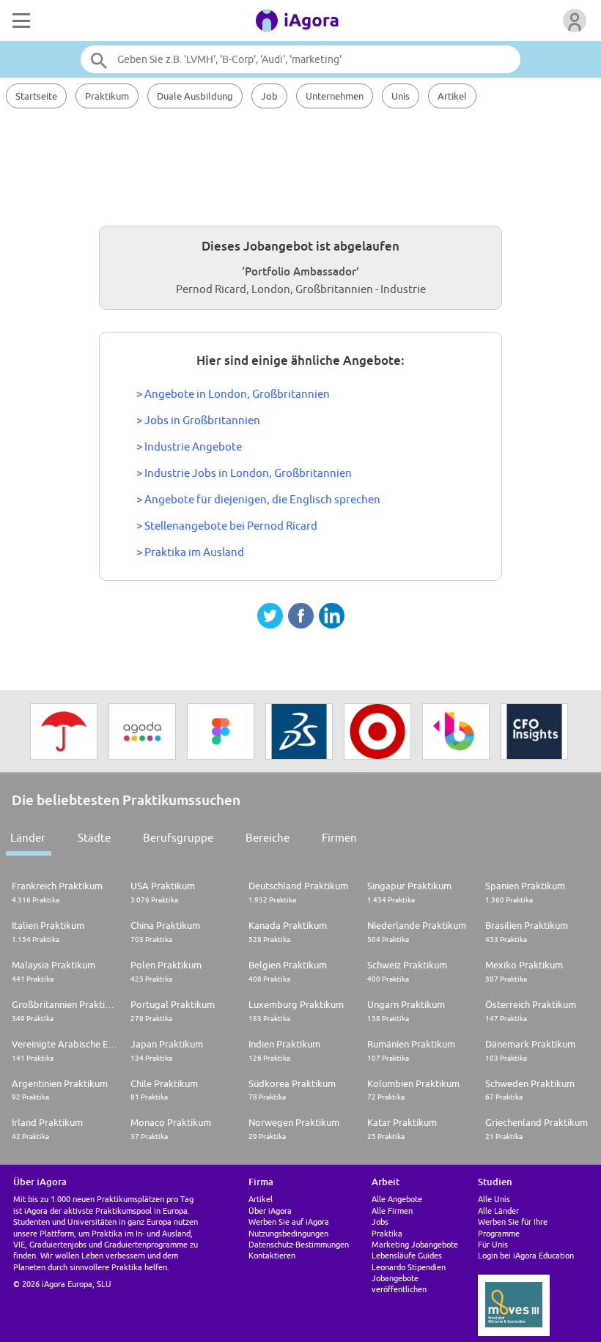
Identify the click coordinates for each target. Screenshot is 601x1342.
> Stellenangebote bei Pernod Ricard (226, 525)
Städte (94, 837)
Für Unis (493, 1244)
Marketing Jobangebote (415, 1244)
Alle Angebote (397, 1199)
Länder (27, 837)
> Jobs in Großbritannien (198, 420)
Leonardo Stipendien (409, 1267)
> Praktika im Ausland (190, 552)
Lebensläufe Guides (407, 1255)
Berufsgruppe (178, 837)
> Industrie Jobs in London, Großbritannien (244, 473)
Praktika (387, 1233)
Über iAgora (270, 1210)
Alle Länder (498, 1210)
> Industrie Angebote (189, 446)
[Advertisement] (300, 165)
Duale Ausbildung (195, 96)
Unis (400, 96)
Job (269, 96)
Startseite (36, 96)
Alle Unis (494, 1199)
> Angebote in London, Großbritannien (233, 394)
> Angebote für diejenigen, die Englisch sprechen (258, 499)
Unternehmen (335, 96)
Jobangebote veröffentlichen (399, 1283)
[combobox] (300, 59)
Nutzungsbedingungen (288, 1233)
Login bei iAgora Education (526, 1255)
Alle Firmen (392, 1210)
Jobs (380, 1221)
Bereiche (268, 837)
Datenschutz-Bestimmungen (298, 1244)
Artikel (452, 96)
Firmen (339, 837)
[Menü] (20, 20)
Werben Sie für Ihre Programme (512, 1227)
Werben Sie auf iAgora (288, 1221)
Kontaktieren (271, 1255)
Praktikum (107, 96)
